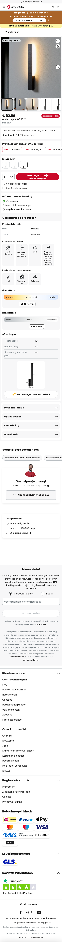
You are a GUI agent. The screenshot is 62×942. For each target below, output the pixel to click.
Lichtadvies (21, 765)
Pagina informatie (15, 780)
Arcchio (35, 228)
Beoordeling (11, 425)
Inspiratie (7, 765)
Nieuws (6, 771)
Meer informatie (14, 407)
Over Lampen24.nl (15, 729)
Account (7, 714)
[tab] (31, 696)
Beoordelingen (10, 760)
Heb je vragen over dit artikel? (33, 394)
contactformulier (17, 657)
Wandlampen (12, 32)
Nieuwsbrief (8, 740)
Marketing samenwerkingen (18, 750)
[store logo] (17, 6)
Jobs (5, 745)
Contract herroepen (14, 679)
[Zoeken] (53, 6)
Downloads (11, 434)
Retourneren (9, 694)
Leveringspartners (16, 854)
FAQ (4, 684)
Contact (7, 699)
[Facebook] (22, 912)
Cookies (6, 796)
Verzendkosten (11, 709)
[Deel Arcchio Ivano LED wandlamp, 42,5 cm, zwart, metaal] (58, 46)
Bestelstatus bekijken (14, 689)
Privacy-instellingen (13, 918)
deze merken (41, 624)
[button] (7, 104)
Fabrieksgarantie (12, 719)
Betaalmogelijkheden (14, 704)
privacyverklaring (30, 660)
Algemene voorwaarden (16, 791)
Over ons (7, 735)
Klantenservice (13, 673)
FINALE (29, 20)
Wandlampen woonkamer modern (22, 457)
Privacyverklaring (12, 801)
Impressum (8, 786)
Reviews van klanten (17, 873)
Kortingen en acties (13, 755)
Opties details (12, 416)
